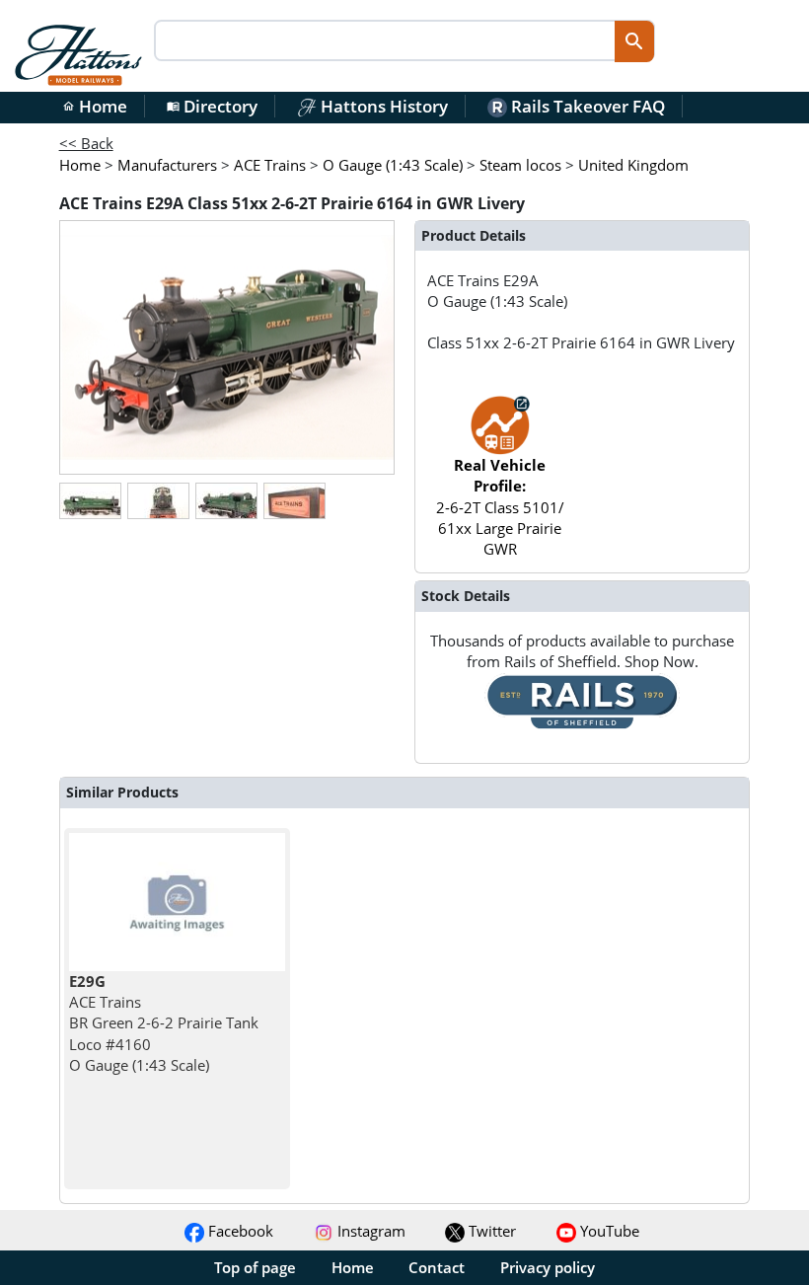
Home (94, 106)
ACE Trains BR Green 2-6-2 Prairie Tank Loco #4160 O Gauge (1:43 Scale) (163, 1023)
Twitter (490, 1231)
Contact (436, 1267)
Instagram (369, 1231)
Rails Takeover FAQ (586, 106)
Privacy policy (547, 1267)
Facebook (238, 1231)
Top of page (255, 1267)
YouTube (607, 1231)
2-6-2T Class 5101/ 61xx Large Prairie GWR (500, 507)
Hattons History (382, 106)
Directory (212, 106)
